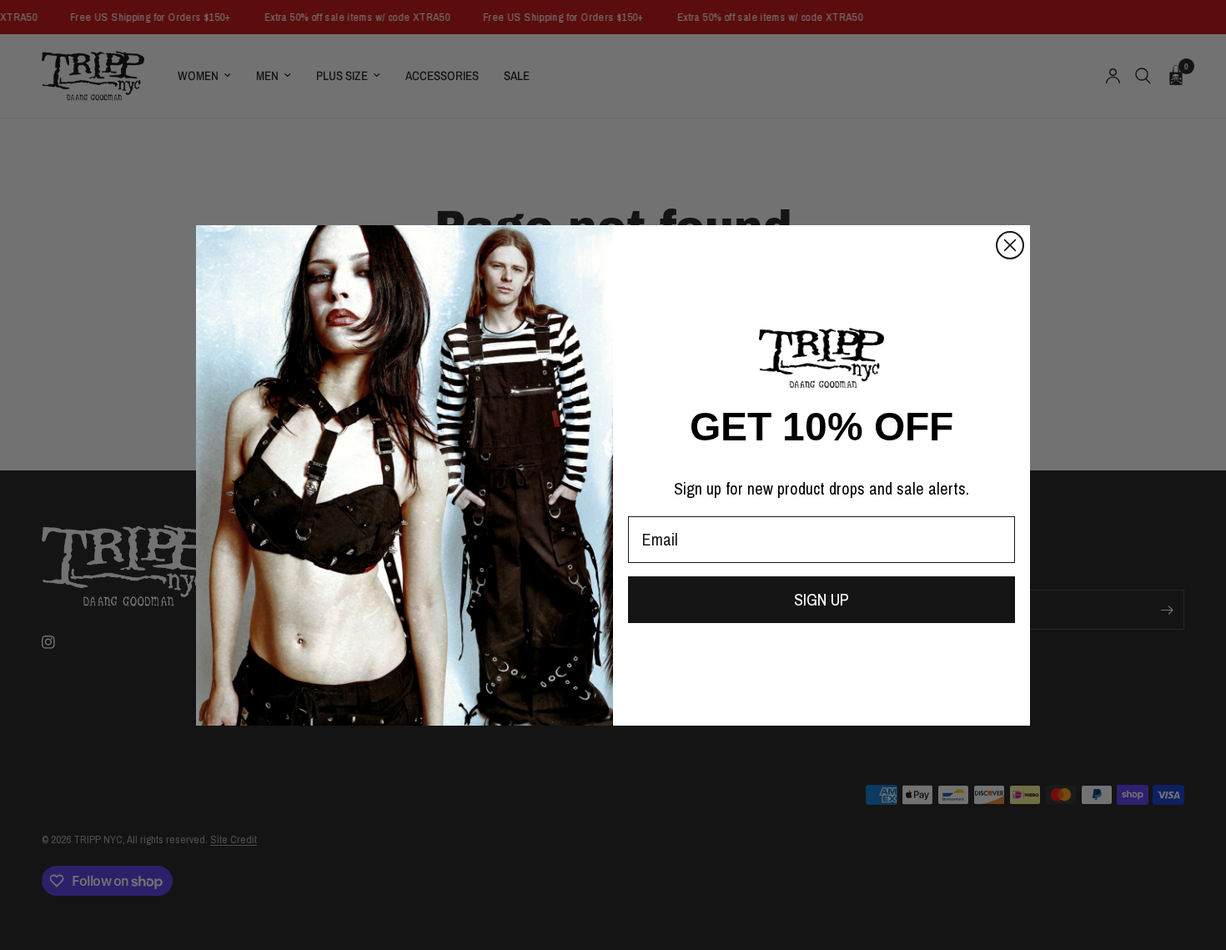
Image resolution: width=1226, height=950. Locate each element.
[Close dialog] (1010, 245)
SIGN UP (821, 599)
